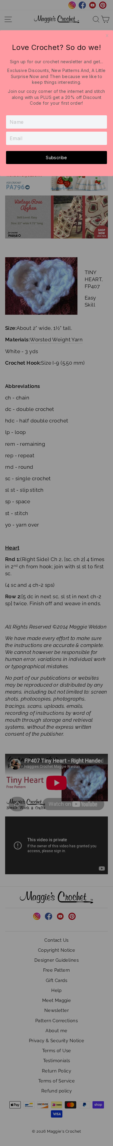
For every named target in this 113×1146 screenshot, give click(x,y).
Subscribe (56, 157)
